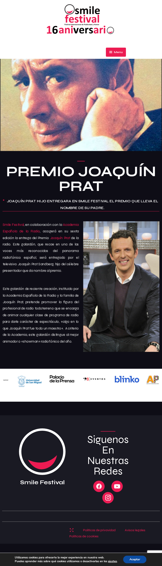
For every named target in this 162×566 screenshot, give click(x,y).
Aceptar (135, 559)
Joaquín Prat (60, 238)
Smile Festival (13, 224)
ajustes (112, 561)
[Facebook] (99, 486)
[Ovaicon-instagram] (108, 497)
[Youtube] (117, 486)
